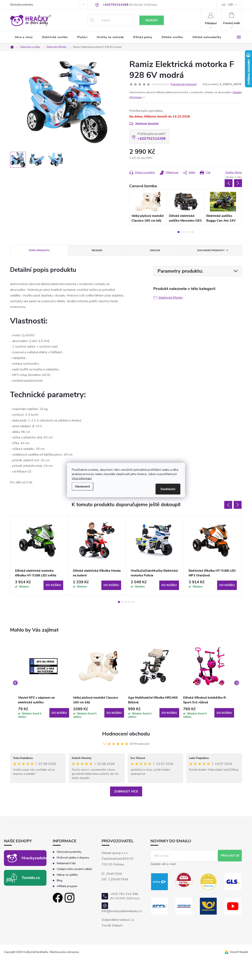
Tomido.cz (31, 877)
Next (238, 183)
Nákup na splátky (67, 874)
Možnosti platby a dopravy (73, 857)
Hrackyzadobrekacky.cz (43, 858)
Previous (229, 183)
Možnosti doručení (147, 123)
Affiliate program (67, 886)
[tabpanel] (148, 207)
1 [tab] (179, 232)
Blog (59, 880)
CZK (230, 5)
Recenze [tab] (97, 250)
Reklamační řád (66, 863)
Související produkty (210, 250)
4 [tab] (189, 232)
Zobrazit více (126, 791)
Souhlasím (167, 489)
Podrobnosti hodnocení (183, 84)
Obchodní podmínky (21, 5)
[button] (43, 713)
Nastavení (82, 486)
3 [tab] (186, 232)
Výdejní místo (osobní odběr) (74, 869)
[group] (43, 682)
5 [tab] (193, 232)
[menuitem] (23, 37)
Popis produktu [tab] (39, 250)
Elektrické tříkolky (170, 297)
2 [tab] (182, 232)
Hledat (151, 20)
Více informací (82, 478)
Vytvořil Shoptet (239, 952)
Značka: (233, 172)
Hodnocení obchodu (126, 733)
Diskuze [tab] (155, 250)
